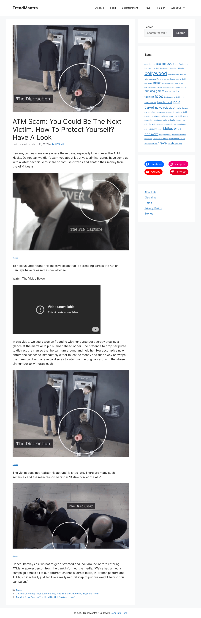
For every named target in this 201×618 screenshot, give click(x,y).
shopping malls (165, 135)
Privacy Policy (153, 208)
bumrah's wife (173, 74)
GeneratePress (119, 612)
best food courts (181, 64)
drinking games (154, 91)
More (19, 590)
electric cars (170, 91)
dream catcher (181, 87)
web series (175, 143)
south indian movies (160, 139)
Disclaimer (151, 197)
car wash (148, 83)
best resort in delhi (152, 68)
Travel (147, 7)
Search (148, 27)
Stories (148, 213)
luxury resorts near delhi (165, 112)
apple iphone (149, 64)
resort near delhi (175, 116)
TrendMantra (25, 7)
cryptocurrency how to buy (173, 83)
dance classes (168, 87)
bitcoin (181, 68)
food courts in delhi (172, 97)
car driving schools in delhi (175, 79)
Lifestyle (99, 7)
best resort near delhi (168, 68)
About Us (176, 7)
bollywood (155, 73)
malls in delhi (181, 112)
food (159, 96)
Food (113, 7)
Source (15, 258)
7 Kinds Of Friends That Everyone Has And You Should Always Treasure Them (57, 593)
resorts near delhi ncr (167, 124)
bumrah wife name (156, 79)
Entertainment (130, 7)
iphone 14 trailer (175, 108)
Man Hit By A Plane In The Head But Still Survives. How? (45, 597)
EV (177, 91)
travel (163, 143)
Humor (161, 7)
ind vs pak (161, 107)
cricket (156, 82)
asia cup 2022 (165, 63)
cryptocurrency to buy (153, 87)
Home (148, 202)
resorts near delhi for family (164, 120)
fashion (149, 96)
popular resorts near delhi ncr (156, 116)
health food (164, 102)
